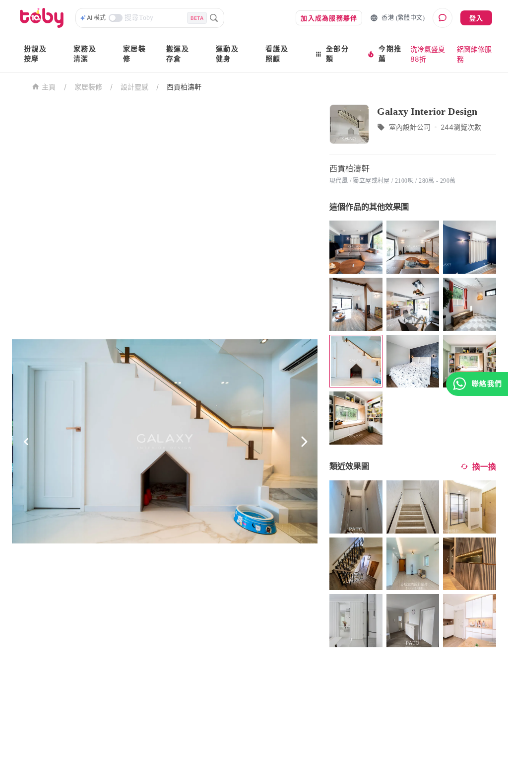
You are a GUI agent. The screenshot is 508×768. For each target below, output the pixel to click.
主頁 (49, 87)
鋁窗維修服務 (474, 54)
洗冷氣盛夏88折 (427, 54)
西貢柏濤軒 (184, 86)
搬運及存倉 (177, 54)
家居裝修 (134, 54)
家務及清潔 (84, 54)
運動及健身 (227, 54)
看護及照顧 (276, 54)
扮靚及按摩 (35, 54)
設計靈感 (134, 86)
